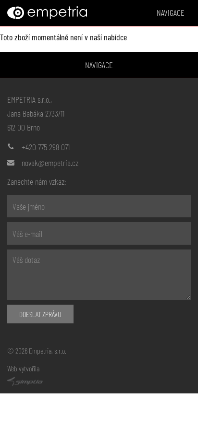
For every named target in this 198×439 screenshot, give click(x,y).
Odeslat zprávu (40, 314)
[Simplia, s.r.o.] (99, 381)
